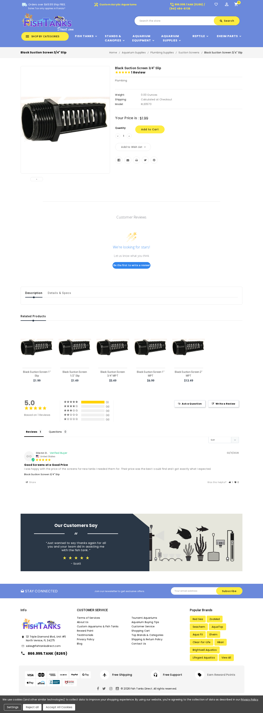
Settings (12, 707)
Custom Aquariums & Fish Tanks (97, 626)
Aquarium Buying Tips (145, 622)
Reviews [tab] (31, 432)
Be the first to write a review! (131, 265)
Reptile (199, 36)
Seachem (199, 627)
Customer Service (143, 626)
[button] (231, 482)
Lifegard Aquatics (204, 657)
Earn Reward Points (221, 675)
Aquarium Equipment (141, 38)
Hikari (220, 642)
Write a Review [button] (225, 403)
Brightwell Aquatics (205, 650)
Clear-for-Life (202, 642)
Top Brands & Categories (148, 635)
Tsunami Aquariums (144, 618)
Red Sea (198, 619)
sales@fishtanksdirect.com (43, 646)
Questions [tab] (55, 432)
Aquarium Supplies (170, 38)
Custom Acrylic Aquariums (115, 4)
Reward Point (85, 631)
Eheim (213, 634)
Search (227, 21)
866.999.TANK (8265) (47, 653)
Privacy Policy (85, 639)
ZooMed (215, 619)
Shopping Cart (141, 631)
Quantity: (120, 128)
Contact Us (139, 643)
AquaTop (217, 627)
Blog (79, 643)
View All (226, 657)
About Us (82, 622)
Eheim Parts (227, 36)
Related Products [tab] (33, 316)
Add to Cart (37, 385)
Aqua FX (198, 634)
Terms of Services (88, 618)
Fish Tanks (84, 36)
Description (33, 293)
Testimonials (85, 635)
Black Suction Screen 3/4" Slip (42, 474)
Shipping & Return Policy (147, 639)
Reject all (32, 707)
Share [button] (32, 482)
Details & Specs (59, 293)
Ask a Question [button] (192, 403)
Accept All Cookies (59, 707)
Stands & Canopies (113, 38)
